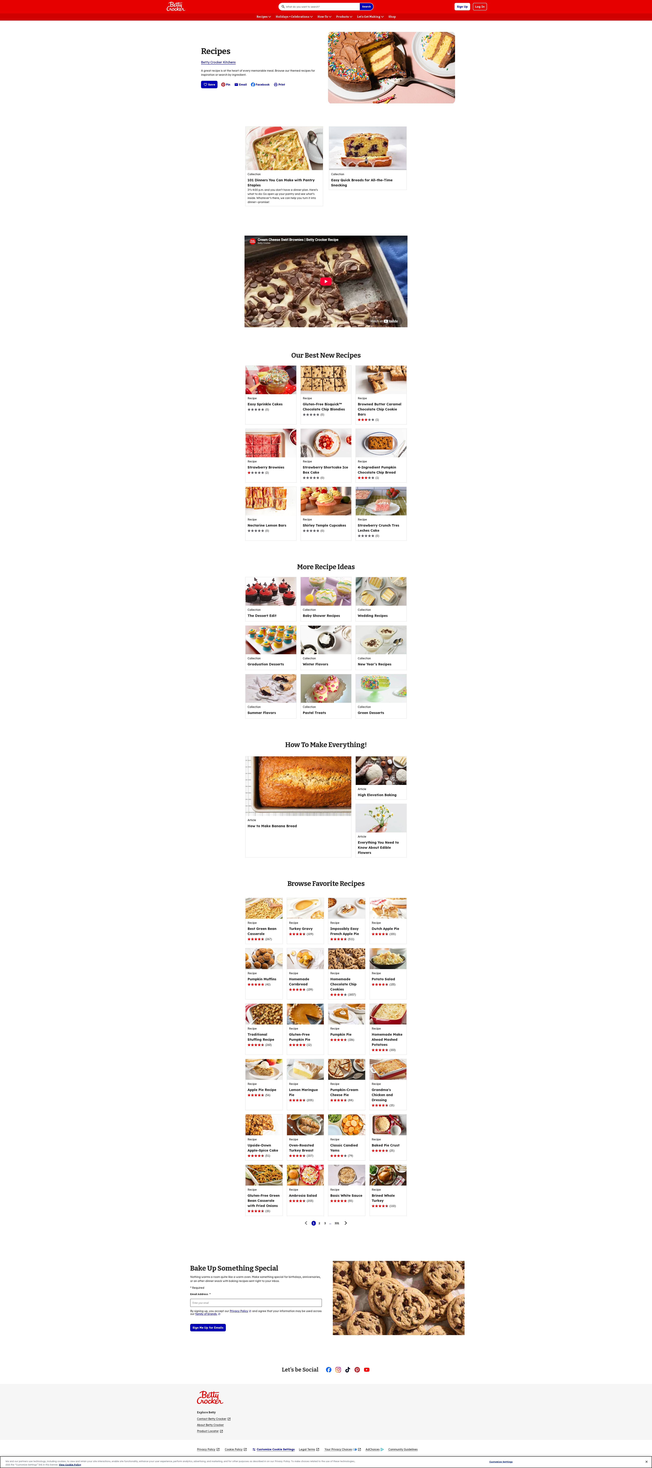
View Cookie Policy (70, 1464)
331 (337, 1223)
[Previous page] (306, 1223)
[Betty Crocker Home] (175, 6)
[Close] (646, 1461)
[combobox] (322, 7)
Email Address (200, 1294)
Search (366, 6)
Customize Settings (501, 1461)
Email (243, 85)
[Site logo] (212, 1399)
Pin (228, 84)
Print (281, 84)
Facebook (263, 84)
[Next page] (345, 1223)
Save (211, 84)
